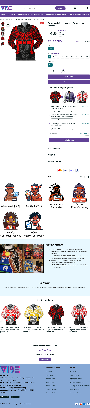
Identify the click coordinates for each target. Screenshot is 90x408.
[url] (81, 14)
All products (9, 19)
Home (2, 19)
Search (60, 8)
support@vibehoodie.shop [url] (76, 287)
